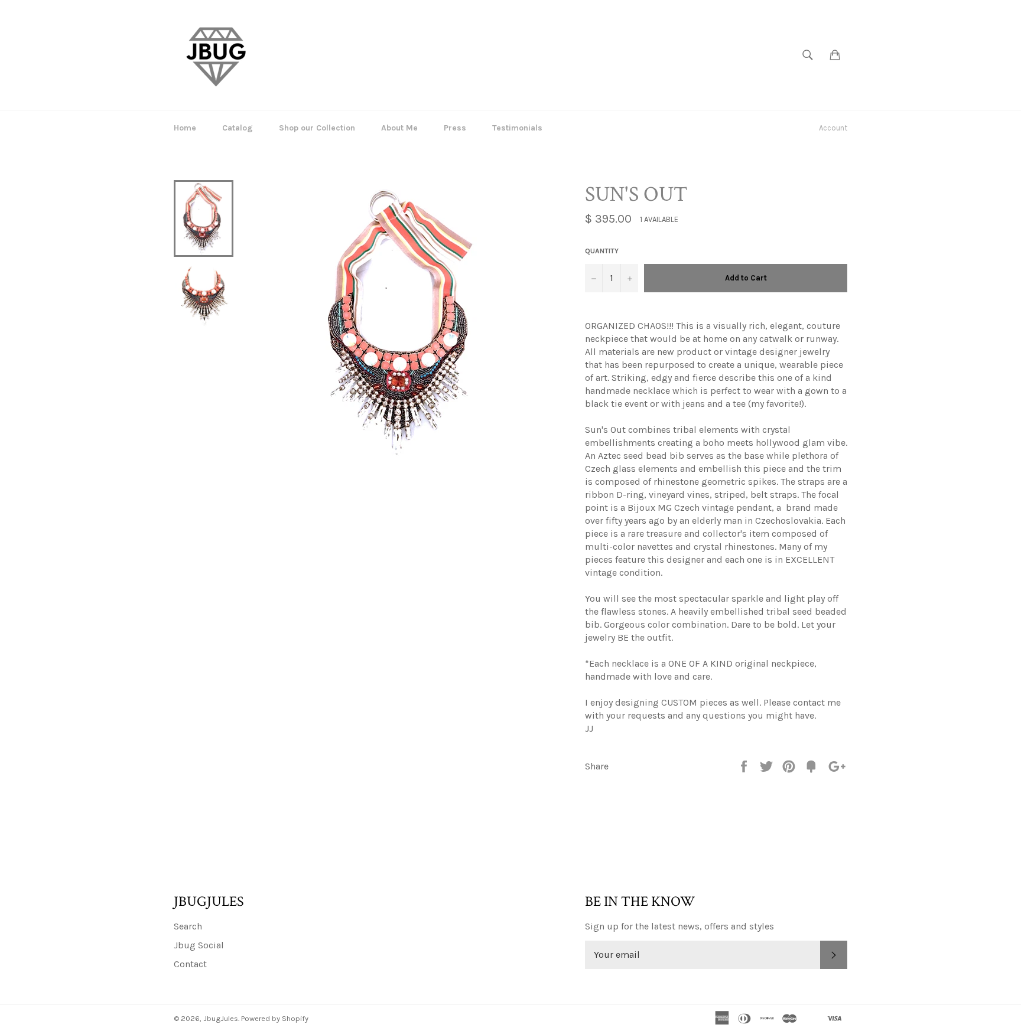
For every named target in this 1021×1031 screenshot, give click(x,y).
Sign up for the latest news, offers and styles (679, 926)
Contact (190, 964)
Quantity (602, 251)
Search (188, 926)
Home (185, 128)
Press (455, 128)
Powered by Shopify (274, 1018)
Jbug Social (199, 945)
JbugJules (220, 1018)
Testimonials (517, 128)
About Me (399, 128)
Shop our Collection (317, 128)
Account (833, 127)
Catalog (237, 128)
